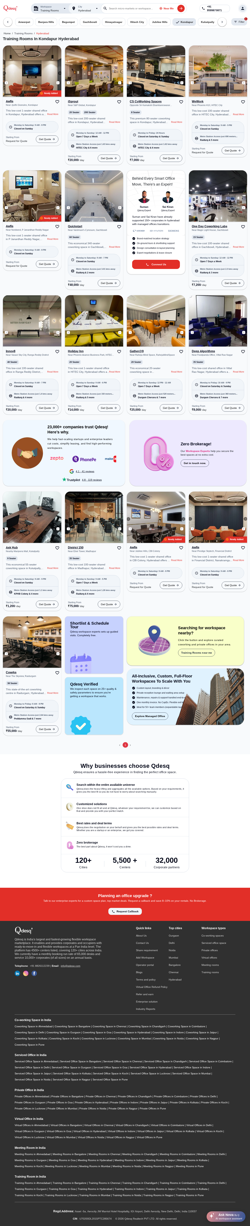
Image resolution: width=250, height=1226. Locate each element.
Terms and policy (146, 979)
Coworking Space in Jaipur (202, 1032)
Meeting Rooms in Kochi (29, 1166)
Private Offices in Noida (93, 1108)
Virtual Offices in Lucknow (30, 1137)
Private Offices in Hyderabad (92, 1102)
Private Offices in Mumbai (62, 1108)
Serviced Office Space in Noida (33, 1079)
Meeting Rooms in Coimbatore (178, 1154)
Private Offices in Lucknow (30, 1108)
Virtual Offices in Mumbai (61, 1137)
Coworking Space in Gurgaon (63, 1032)
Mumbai (173, 957)
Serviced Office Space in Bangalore (81, 1061)
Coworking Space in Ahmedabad (34, 1026)
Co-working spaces (213, 935)
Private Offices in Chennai (101, 1096)
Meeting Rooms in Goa (62, 1160)
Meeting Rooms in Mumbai (95, 1166)
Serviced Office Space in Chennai (123, 1061)
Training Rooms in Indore (130, 1189)
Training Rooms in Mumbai (95, 1195)
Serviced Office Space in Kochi (111, 1073)
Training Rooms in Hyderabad (95, 1189)
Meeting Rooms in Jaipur (161, 1160)
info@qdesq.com (70, 965)
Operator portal (145, 965)
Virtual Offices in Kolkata (180, 1131)
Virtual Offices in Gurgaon (30, 1131)
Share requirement (147, 950)
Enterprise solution (147, 1001)
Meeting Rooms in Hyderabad (95, 1160)
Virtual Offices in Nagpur (120, 1137)
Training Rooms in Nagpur (158, 1195)
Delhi (172, 943)
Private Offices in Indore (124, 1102)
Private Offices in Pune (153, 1108)
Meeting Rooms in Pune (190, 1166)
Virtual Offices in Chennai (99, 1125)
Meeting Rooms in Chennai (105, 1154)
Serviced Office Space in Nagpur (72, 1079)
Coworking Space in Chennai (110, 1026)
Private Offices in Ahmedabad (32, 1096)
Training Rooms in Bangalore (70, 1183)
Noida (172, 950)
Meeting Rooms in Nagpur (158, 1166)
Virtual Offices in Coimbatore (168, 1125)
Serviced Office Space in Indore (192, 1067)
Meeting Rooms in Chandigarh (140, 1154)
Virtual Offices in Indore (122, 1131)
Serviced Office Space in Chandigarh (166, 1061)
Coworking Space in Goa (97, 1032)
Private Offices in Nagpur (123, 1108)
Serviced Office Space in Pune (110, 1079)
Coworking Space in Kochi (64, 1038)
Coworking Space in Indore (168, 1032)
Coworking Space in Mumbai (135, 1038)
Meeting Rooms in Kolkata (192, 1160)
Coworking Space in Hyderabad (132, 1032)
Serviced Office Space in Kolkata (72, 1073)
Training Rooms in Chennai (105, 1183)
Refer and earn (145, 994)
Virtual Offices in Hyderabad (90, 1131)
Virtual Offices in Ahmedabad (32, 1125)
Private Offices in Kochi (214, 1102)
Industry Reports (145, 1009)
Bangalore (175, 965)
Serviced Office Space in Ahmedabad (37, 1061)
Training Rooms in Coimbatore (178, 1183)
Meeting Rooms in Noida (127, 1166)
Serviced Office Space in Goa (110, 1067)
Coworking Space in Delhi (30, 1032)
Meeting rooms (210, 965)
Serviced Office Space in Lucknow (151, 1073)
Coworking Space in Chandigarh (147, 1026)
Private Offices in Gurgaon (30, 1102)
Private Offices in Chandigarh (135, 1096)
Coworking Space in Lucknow (99, 1038)
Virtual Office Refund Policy (151, 987)
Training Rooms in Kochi (29, 1195)
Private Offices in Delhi (203, 1096)
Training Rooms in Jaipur (161, 1189)
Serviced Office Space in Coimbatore (210, 1061)
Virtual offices (209, 957)
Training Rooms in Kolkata (192, 1189)
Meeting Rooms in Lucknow (61, 1166)
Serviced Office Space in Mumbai (191, 1073)
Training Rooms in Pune (190, 1195)
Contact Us (142, 943)
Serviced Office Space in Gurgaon (72, 1067)
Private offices (210, 950)
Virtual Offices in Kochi (210, 1131)
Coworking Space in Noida (168, 1038)
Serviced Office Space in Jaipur (33, 1073)
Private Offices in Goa (60, 1102)
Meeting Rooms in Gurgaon (31, 1160)
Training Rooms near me (196, 652)
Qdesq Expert (144, 210)
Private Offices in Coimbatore (171, 1096)
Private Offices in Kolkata (184, 1102)
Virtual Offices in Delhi (199, 1125)
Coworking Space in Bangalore (73, 1026)
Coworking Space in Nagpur (202, 1038)
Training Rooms (23, 33)
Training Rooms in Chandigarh (140, 1183)
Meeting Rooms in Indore (130, 1160)
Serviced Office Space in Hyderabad (151, 1067)
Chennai (173, 972)
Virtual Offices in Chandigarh (133, 1125)
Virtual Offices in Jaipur (151, 1131)
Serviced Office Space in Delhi (32, 1067)
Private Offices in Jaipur (154, 1102)
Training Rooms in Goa (62, 1189)
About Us (141, 935)
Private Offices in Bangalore (67, 1096)
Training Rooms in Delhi (211, 1183)
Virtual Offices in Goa (59, 1131)
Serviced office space (214, 943)
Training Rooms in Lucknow (61, 1195)
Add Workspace (145, 957)
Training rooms (210, 972)
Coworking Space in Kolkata (31, 1038)
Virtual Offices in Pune (149, 1137)
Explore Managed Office (150, 716)
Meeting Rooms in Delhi (211, 1154)
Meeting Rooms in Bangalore (70, 1154)
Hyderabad (42, 33)
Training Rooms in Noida (127, 1195)
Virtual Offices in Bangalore (67, 1125)
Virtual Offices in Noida (91, 1137)
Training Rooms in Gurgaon (31, 1189)
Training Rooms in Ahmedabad (33, 1183)
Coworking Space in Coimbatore (187, 1026)
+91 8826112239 (40, 965)
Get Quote (45, 139)
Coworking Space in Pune (29, 1044)
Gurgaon (174, 935)
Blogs (139, 972)
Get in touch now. (195, 463)
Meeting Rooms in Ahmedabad (33, 1154)
